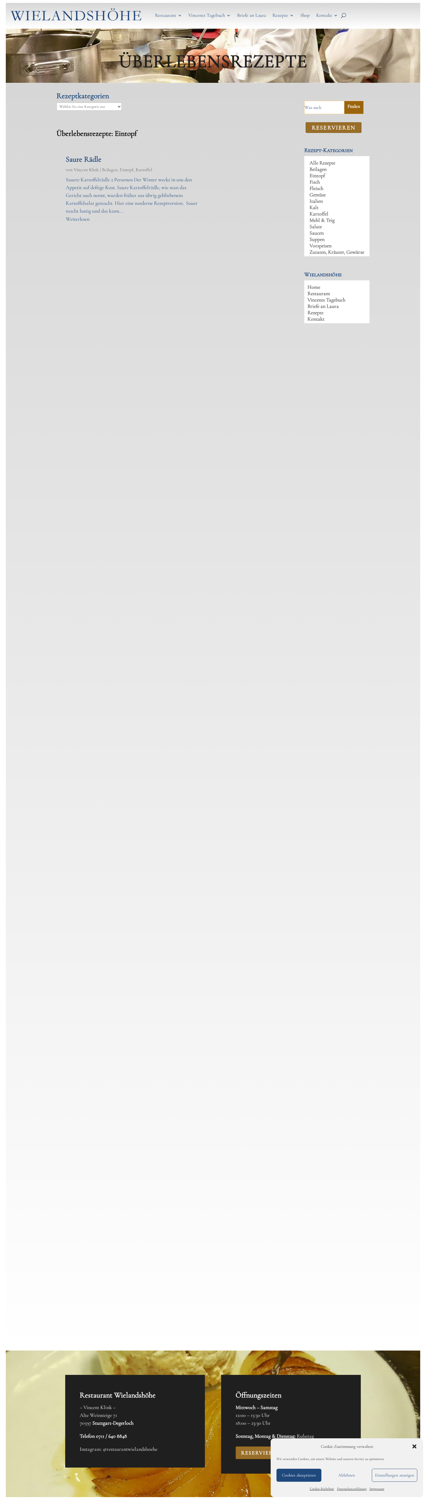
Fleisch (316, 188)
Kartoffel (144, 170)
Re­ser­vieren (333, 127)
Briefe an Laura (251, 15)
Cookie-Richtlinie (322, 1489)
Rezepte (280, 15)
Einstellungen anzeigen (394, 1475)
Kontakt (324, 15)
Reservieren (261, 1453)
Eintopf (126, 170)
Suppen (317, 239)
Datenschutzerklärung (352, 1489)
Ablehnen (346, 1475)
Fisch (315, 182)
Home (313, 287)
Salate (316, 227)
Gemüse (318, 195)
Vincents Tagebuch (206, 15)
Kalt (314, 208)
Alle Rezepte (322, 163)
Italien (316, 201)
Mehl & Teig (322, 220)
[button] (414, 1446)
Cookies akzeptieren (299, 1475)
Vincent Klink (86, 170)
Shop (305, 15)
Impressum (376, 1489)
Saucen (317, 233)
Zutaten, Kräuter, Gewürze (337, 252)
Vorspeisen (321, 246)
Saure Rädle (83, 159)
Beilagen (109, 170)
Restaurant (165, 15)
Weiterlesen (78, 219)
